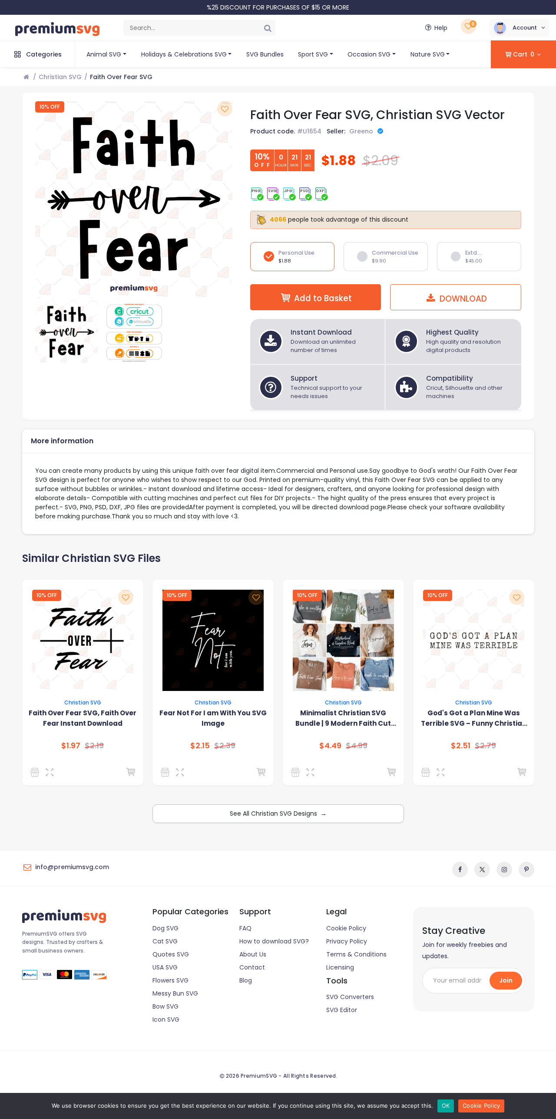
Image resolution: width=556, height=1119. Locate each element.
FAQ (245, 928)
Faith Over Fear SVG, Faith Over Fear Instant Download (82, 718)
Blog (245, 980)
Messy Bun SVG (175, 993)
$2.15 (200, 745)
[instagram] (504, 869)
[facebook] (460, 869)
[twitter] (482, 869)
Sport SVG (313, 54)
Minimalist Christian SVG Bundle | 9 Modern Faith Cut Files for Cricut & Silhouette (343, 718)
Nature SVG (427, 54)
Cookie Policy (346, 928)
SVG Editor (341, 1010)
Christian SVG (60, 77)
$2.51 (460, 745)
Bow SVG (165, 1006)
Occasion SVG (369, 54)
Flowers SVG (170, 980)
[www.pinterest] (526, 869)
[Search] (267, 27)
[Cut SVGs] (166, 772)
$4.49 (330, 745)
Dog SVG (165, 928)
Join (506, 980)
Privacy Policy (346, 941)
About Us (252, 954)
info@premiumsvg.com (72, 867)
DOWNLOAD (462, 299)
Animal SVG (103, 54)
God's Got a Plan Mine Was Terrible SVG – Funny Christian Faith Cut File (473, 718)
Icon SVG (165, 1019)
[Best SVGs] (296, 772)
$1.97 (70, 745)
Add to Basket (323, 298)
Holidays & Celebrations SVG (184, 54)
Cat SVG (165, 941)
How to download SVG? (274, 941)
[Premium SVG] (36, 772)
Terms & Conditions (356, 954)
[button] (519, 28)
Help (440, 27)
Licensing (340, 967)
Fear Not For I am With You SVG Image (213, 718)
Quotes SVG (170, 954)
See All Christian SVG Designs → (278, 813)
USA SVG (165, 967)
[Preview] (51, 772)
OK (446, 1105)
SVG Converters (350, 997)
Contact (252, 967)
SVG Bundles (265, 54)
